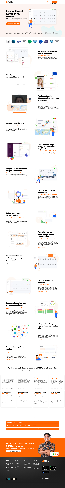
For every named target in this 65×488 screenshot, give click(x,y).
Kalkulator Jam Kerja (27, 462)
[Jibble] (9, 2)
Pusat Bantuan (35, 462)
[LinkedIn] (42, 478)
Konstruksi (17, 463)
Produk (19, 1)
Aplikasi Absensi (9, 462)
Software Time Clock (9, 467)
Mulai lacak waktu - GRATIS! (13, 451)
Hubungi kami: (54, 3)
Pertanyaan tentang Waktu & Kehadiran (36, 466)
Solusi (23, 1)
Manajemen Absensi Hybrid (42, 63)
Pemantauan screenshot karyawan (11, 179)
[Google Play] (53, 466)
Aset (27, 1)
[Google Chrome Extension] (45, 472)
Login (46, 1)
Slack (52, 152)
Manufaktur (17, 464)
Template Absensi (27, 466)
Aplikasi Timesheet (9, 269)
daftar (26, 354)
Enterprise (32, 1)
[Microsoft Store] (53, 469)
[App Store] (45, 466)
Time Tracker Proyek (9, 468)
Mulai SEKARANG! (9, 359)
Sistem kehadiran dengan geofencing (43, 111)
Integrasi (39, 339)
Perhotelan (17, 466)
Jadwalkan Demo (36, 468)
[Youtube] (47, 478)
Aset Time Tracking (27, 467)
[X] (48, 478)
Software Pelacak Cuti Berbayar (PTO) (43, 291)
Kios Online (8, 86)
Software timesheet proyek (42, 202)
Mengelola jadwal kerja (41, 247)
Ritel (16, 469)
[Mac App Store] (45, 469)
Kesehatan (17, 467)
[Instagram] (45, 478)
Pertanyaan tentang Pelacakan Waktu (36, 464)
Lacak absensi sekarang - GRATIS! (13, 23)
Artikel (25, 468)
